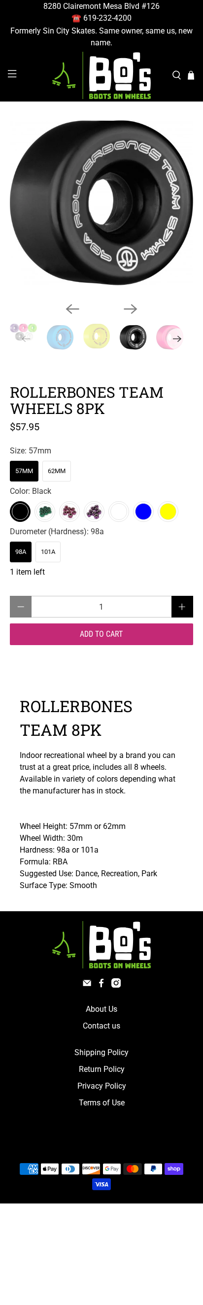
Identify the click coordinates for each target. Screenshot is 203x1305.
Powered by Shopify (143, 1145)
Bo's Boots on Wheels (83, 1145)
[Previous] (72, 309)
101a (48, 551)
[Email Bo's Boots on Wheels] (87, 985)
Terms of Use (102, 1102)
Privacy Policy (101, 1086)
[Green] (44, 511)
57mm (24, 471)
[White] (118, 511)
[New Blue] (143, 511)
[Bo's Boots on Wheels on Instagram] (116, 985)
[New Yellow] (168, 511)
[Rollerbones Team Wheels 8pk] (101, 202)
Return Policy (102, 1069)
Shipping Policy (101, 1052)
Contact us (101, 1025)
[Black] (20, 511)
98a (20, 551)
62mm (57, 471)
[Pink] (69, 511)
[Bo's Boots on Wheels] (101, 75)
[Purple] (94, 511)
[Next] (130, 309)
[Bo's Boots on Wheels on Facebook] (101, 985)
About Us (101, 1009)
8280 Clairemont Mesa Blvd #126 (101, 6)
